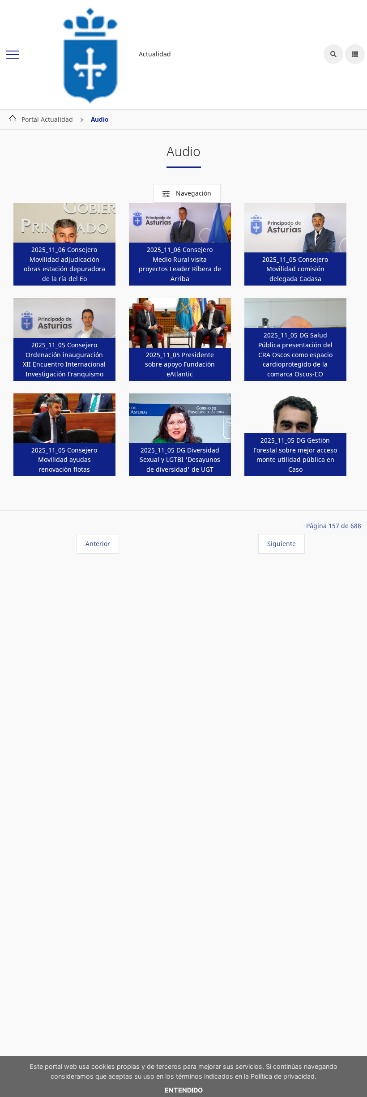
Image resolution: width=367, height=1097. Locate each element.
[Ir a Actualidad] (91, 54)
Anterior (97, 543)
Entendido (184, 1090)
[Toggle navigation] (12, 55)
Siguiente (281, 543)
